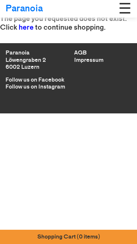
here (26, 27)
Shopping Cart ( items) (68, 236)
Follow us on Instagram (35, 86)
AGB (80, 52)
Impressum (88, 59)
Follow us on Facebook (34, 79)
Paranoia (24, 8)
